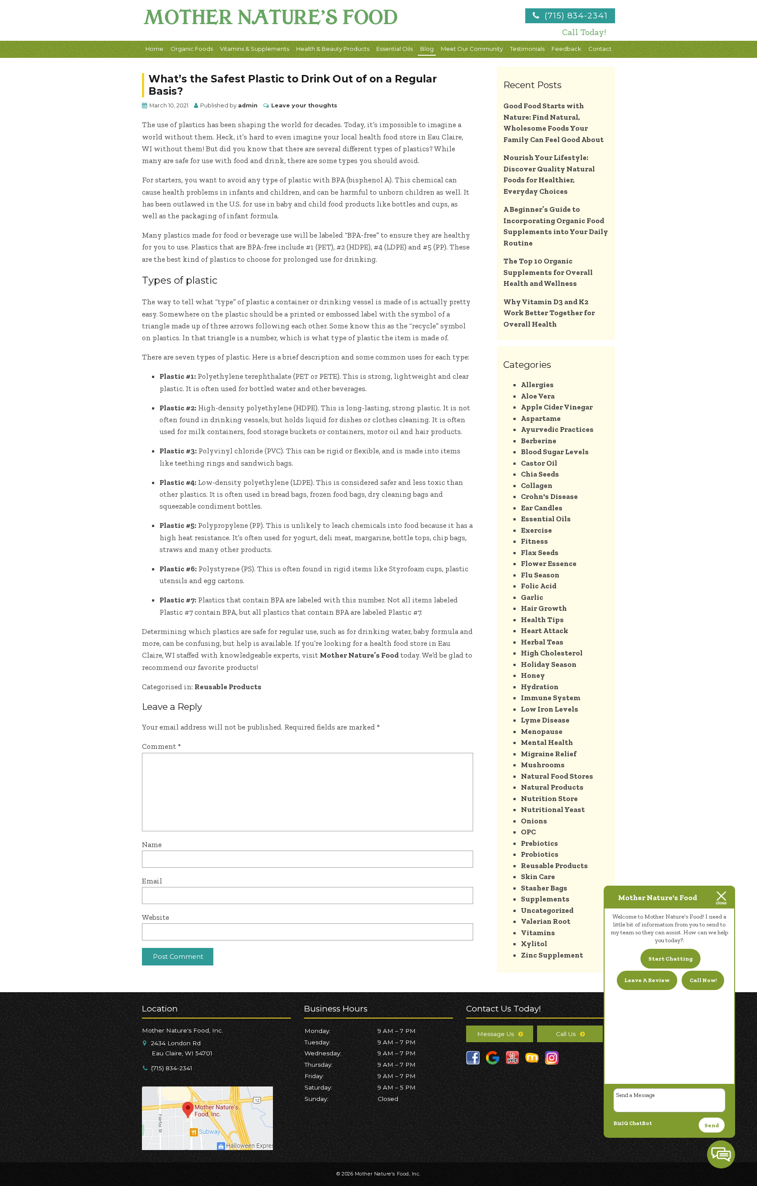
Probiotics (540, 854)
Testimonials (527, 48)
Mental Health (547, 742)
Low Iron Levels (549, 709)
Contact (600, 48)
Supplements (545, 898)
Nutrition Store (549, 798)
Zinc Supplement (552, 955)
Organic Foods (191, 48)
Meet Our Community (472, 48)
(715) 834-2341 (575, 16)
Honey (533, 675)
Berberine (538, 440)
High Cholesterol (552, 652)
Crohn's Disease (549, 496)
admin (248, 105)
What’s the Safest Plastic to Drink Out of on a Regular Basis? (293, 85)
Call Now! (703, 980)
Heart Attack (544, 630)
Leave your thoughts (304, 105)
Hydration (540, 686)
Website (155, 917)
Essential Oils (394, 48)
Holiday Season (549, 664)
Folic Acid (538, 585)
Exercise (536, 530)
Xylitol (534, 943)
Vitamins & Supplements (254, 48)
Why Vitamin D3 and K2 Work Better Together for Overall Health (549, 312)
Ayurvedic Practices (557, 429)
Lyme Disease (545, 720)
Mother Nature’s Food (359, 655)
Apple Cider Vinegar (557, 406)
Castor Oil (539, 463)
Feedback (566, 48)
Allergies (537, 384)
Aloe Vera (538, 396)
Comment (161, 746)
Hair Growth (544, 608)
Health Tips (542, 619)
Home (154, 48)
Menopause (541, 731)
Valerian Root (545, 921)
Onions (534, 820)
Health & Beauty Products (332, 48)
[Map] (207, 1146)
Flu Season (540, 574)
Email (152, 880)
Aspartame (541, 418)
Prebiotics (539, 843)
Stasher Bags (544, 887)
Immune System (550, 697)
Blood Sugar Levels (555, 451)
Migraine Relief (549, 753)
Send (711, 1125)
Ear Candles (541, 507)
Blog (427, 48)
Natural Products (552, 787)
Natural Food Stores (557, 776)
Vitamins (538, 932)
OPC (528, 831)
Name (152, 844)
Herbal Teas (542, 642)
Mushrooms (543, 764)
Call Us (566, 1033)
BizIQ (620, 1123)
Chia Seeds (540, 474)
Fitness (534, 541)
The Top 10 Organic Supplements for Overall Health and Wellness (548, 272)
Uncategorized (547, 910)
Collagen (536, 485)
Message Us (495, 1033)
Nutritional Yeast (553, 809)
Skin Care (538, 876)
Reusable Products (228, 686)
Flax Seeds (540, 552)
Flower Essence (549, 563)
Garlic (532, 597)
